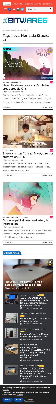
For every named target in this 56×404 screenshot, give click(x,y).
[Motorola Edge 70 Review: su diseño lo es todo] (11, 318)
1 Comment (48, 175)
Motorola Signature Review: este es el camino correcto (34, 335)
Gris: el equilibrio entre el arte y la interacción (25, 222)
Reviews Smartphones (36, 313)
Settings (30, 400)
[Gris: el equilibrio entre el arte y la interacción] (28, 198)
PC (5, 40)
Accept (7, 400)
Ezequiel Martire (15, 288)
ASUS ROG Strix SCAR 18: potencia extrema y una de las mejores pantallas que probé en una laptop (34, 302)
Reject (18, 400)
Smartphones (33, 345)
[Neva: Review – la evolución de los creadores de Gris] (28, 63)
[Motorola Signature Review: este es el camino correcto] (11, 333)
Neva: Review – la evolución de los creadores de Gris (26, 87)
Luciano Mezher (12, 92)
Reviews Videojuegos (12, 82)
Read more (7, 107)
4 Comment (48, 242)
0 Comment (48, 107)
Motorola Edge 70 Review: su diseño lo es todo (35, 319)
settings (20, 395)
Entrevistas (8, 150)
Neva (15, 35)
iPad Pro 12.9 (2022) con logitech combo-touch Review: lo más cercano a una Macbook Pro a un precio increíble (35, 373)
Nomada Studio (34, 35)
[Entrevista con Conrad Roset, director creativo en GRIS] (28, 131)
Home (5, 30)
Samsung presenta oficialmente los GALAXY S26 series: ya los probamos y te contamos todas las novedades (35, 352)
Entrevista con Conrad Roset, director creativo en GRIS (28, 155)
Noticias (23, 345)
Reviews (6, 217)
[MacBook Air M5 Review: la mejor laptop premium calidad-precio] (28, 275)
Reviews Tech (33, 295)
